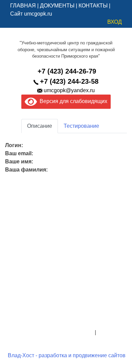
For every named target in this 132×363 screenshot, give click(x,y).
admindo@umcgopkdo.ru (66, 316)
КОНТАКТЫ (93, 5)
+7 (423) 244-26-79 (67, 71)
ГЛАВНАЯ (23, 5)
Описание (39, 126)
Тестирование (81, 126)
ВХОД (114, 22)
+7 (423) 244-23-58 (69, 81)
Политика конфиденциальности (53, 332)
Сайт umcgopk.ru (31, 14)
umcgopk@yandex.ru (69, 90)
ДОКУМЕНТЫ (57, 5)
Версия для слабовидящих (72, 101)
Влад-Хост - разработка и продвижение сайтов (67, 355)
